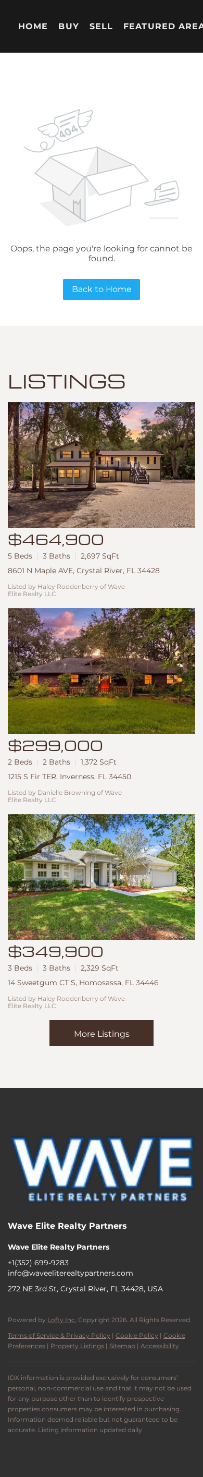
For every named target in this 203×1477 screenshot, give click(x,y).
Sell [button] (101, 26)
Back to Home (102, 289)
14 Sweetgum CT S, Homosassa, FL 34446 (83, 982)
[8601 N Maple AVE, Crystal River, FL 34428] (101, 465)
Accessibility (160, 1346)
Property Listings (77, 1346)
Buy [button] (68, 26)
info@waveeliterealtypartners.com (70, 1273)
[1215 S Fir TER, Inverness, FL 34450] (101, 671)
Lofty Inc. (62, 1320)
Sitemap (122, 1346)
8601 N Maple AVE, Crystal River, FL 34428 (84, 570)
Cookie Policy (137, 1335)
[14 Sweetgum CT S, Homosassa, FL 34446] (101, 877)
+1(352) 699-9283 (38, 1262)
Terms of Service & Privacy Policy (59, 1335)
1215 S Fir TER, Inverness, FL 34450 (69, 776)
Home (33, 26)
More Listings (102, 1034)
